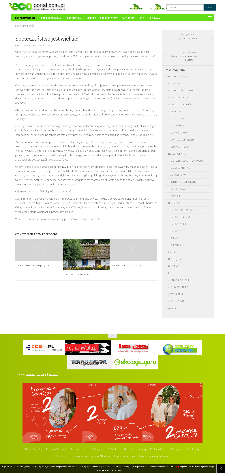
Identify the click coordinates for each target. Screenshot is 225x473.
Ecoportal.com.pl (80, 449)
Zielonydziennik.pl (34, 449)
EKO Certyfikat (109, 17)
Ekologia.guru (98, 449)
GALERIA (91, 17)
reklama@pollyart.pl (36, 374)
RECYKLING (176, 111)
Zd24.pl (112, 449)
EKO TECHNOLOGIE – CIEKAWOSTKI (187, 160)
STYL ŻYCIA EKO (178, 118)
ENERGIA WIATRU (178, 224)
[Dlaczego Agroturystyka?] (86, 254)
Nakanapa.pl (141, 449)
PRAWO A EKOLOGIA (180, 280)
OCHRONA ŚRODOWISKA (182, 90)
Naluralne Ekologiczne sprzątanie (32, 265)
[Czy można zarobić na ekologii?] (133, 250)
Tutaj (176, 466)
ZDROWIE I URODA (179, 132)
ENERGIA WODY (178, 231)
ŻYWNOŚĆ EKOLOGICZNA (182, 139)
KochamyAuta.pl (158, 449)
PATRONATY (128, 17)
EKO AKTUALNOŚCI (25, 17)
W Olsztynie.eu (177, 449)
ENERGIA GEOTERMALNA (182, 209)
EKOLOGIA (175, 83)
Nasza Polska (125, 449)
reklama (155, 17)
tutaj (100, 467)
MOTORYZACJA (178, 188)
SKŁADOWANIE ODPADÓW (182, 97)
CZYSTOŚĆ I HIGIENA (180, 146)
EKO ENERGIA (74, 17)
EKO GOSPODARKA (51, 17)
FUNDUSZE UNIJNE (179, 287)
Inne (141, 17)
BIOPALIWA (176, 245)
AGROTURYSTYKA (178, 174)
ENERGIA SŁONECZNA (180, 216)
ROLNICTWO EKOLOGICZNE (183, 181)
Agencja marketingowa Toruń (153, 455)
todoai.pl (106, 455)
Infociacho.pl (193, 449)
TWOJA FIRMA (177, 294)
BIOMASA (175, 238)
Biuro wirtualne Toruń (125, 455)
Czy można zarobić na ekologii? (126, 265)
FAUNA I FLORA (177, 301)
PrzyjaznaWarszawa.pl (57, 449)
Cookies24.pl (63, 455)
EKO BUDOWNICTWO (180, 167)
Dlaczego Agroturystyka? (76, 274)
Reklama (53, 374)
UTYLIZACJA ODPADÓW (181, 104)
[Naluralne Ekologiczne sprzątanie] (39, 250)
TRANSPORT (176, 195)
